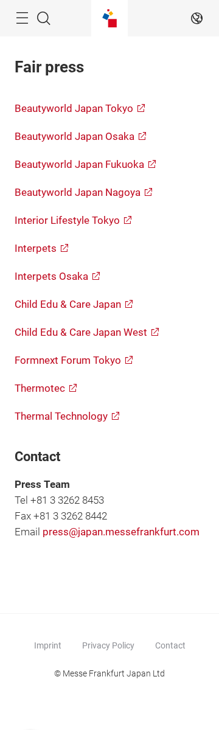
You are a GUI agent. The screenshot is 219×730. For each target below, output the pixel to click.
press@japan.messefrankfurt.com (121, 532)
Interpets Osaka (51, 276)
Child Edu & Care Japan (68, 304)
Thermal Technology (61, 416)
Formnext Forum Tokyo (68, 360)
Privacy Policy (108, 645)
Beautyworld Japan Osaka (74, 136)
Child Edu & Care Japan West (81, 332)
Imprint (47, 645)
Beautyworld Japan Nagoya (78, 192)
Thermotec (40, 388)
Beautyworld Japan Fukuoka (79, 164)
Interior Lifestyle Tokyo (67, 220)
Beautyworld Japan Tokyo (74, 108)
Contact (170, 645)
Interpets (36, 248)
